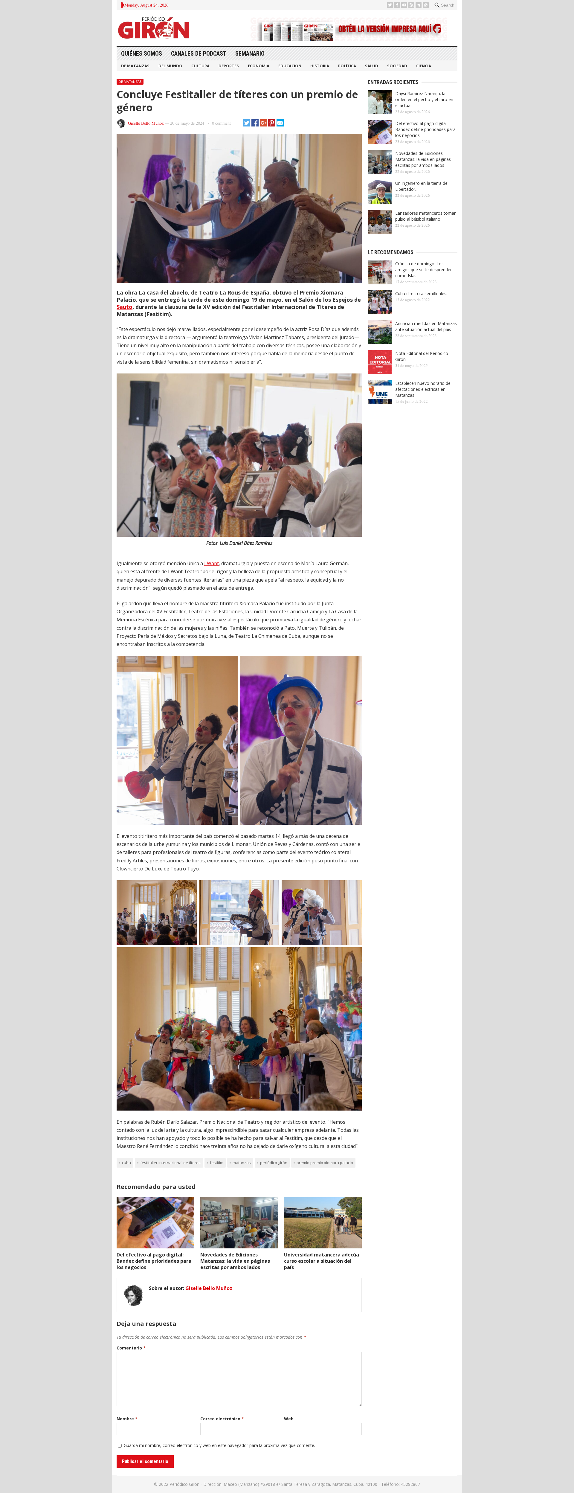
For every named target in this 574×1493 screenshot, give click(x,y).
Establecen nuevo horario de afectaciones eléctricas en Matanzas (423, 389)
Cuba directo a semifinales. (421, 293)
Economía (258, 65)
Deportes (229, 65)
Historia (319, 65)
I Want (211, 563)
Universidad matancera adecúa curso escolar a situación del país (321, 1261)
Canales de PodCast (198, 53)
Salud (371, 65)
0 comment (221, 123)
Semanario (250, 53)
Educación (289, 65)
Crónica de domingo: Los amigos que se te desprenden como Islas (424, 269)
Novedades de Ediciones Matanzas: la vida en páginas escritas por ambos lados (235, 1261)
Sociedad (397, 65)
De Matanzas (135, 65)
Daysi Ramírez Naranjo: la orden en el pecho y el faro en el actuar (424, 99)
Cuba (126, 1162)
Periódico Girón (273, 1162)
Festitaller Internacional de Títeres (170, 1162)
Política (347, 65)
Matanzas (242, 1162)
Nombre (127, 1419)
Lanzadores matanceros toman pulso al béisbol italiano (426, 216)
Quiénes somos (141, 53)
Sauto (124, 306)
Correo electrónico (222, 1419)
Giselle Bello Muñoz (146, 123)
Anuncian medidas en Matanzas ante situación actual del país (426, 326)
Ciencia (423, 65)
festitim (216, 1162)
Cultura (200, 65)
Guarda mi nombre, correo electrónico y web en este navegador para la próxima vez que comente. (219, 1445)
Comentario (131, 1348)
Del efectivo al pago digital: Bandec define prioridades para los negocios (154, 1261)
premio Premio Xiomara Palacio (325, 1162)
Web (289, 1419)
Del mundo (170, 65)
